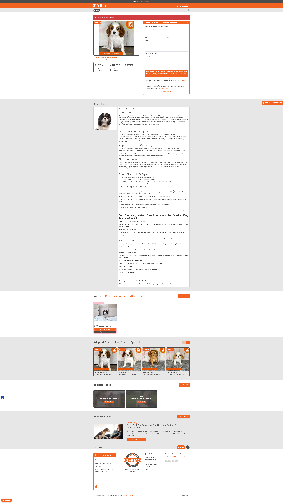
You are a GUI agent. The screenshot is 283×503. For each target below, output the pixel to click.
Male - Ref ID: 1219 (124, 372)
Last (168, 37)
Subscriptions (136, 10)
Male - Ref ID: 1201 (148, 372)
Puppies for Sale (105, 10)
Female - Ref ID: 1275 (101, 372)
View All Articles (183, 416)
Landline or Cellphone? (151, 53)
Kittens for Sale (115, 10)
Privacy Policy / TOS (162, 88)
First (146, 37)
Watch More (184, 385)
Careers (128, 10)
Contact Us (148, 467)
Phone (147, 47)
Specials (123, 10)
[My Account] (189, 10)
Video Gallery (149, 469)
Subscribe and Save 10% (143, 1)
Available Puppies (150, 457)
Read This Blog (132, 439)
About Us (147, 462)
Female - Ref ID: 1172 (173, 372)
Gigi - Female (99, 325)
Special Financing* (150, 460)
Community (132, 423)
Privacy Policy (184, 495)
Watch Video (109, 401)
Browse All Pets (183, 296)
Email (146, 40)
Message (147, 60)
